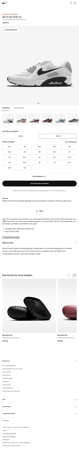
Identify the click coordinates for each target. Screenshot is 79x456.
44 (54, 157)
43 (39, 157)
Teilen (41, 211)
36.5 (39, 146)
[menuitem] (5, 430)
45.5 (24, 162)
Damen (58, 136)
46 (39, 162)
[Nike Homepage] (5, 3)
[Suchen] (71, 3)
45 (10, 162)
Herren (20, 136)
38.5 (9, 152)
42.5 (24, 157)
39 (25, 152)
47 (54, 162)
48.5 (9, 168)
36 (25, 146)
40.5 (54, 152)
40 (39, 152)
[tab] (7, 108)
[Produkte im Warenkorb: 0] (75, 3)
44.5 (69, 157)
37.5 (54, 146)
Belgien (6, 420)
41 (69, 152)
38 (69, 146)
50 (25, 168)
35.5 (9, 146)
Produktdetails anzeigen (11, 237)
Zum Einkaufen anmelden (39, 183)
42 (10, 157)
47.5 (69, 162)
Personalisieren (11, 30)
